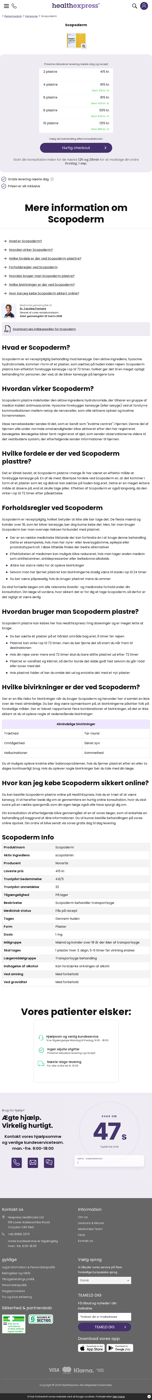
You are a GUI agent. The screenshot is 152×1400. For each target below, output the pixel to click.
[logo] (76, 6)
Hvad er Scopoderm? (25, 241)
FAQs (81, 1235)
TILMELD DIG (105, 1327)
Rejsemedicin (13, 16)
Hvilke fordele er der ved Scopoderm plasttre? (45, 258)
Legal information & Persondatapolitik (28, 1267)
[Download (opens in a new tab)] (91, 1348)
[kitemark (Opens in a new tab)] (14, 1323)
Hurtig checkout (76, 147)
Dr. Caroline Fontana (33, 308)
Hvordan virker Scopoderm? (31, 249)
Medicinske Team (90, 1229)
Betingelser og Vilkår (16, 1273)
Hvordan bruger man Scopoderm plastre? (42, 276)
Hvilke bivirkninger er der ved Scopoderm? (42, 284)
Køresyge (31, 16)
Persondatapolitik (14, 1285)
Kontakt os (85, 1241)
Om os (83, 1217)
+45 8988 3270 (19, 1234)
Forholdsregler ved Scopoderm (33, 267)
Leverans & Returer (91, 1223)
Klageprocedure (13, 1291)
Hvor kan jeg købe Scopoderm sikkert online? (44, 293)
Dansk (84, 1280)
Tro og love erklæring (17, 1297)
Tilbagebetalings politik (18, 1279)
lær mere (119, 1396)
